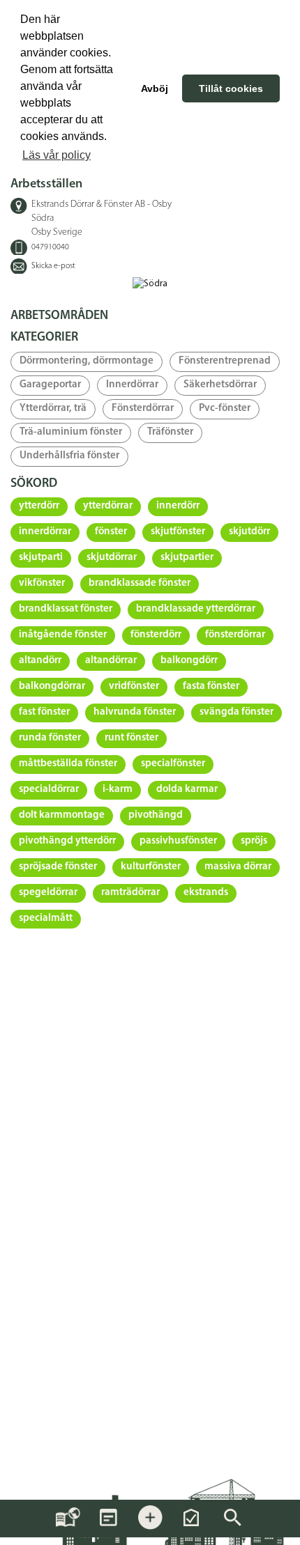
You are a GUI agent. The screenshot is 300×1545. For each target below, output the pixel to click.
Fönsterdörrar (143, 408)
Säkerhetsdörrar (220, 385)
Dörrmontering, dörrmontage (86, 361)
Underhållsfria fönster (69, 456)
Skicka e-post (53, 266)
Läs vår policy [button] (56, 155)
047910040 (50, 247)
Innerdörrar (132, 385)
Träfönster (170, 432)
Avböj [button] (154, 88)
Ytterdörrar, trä (53, 408)
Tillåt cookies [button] (231, 88)
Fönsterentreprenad (225, 361)
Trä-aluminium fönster (71, 432)
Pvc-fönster (224, 408)
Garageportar (50, 385)
